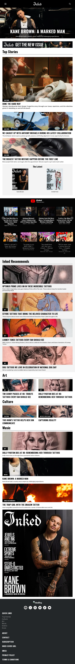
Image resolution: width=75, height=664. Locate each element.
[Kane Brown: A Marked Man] (37, 22)
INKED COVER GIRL (9, 646)
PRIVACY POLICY (8, 655)
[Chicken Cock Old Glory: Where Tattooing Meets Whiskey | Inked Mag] (46, 211)
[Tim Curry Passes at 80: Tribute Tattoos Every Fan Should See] (19, 385)
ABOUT (5, 633)
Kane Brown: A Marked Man (37, 31)
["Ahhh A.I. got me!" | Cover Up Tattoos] (10, 237)
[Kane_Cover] (37, 44)
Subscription (8, 641)
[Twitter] (30, 607)
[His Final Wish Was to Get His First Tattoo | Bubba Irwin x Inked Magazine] (11, 211)
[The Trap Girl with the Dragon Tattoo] (37, 493)
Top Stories (6, 617)
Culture (6, 129)
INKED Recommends (9, 501)
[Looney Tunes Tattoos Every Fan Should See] (37, 328)
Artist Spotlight (45, 416)
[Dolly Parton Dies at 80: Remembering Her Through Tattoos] (55, 385)
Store (4, 628)
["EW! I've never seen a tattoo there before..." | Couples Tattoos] (64, 237)
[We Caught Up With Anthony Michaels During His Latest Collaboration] (37, 121)
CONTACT (5, 637)
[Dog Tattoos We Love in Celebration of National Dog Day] (37, 355)
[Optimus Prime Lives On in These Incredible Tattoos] (37, 274)
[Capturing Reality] (55, 411)
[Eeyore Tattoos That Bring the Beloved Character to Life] (37, 302)
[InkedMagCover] (37, 552)
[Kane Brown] (20, 181)
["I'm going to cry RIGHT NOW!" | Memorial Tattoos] (28, 237)
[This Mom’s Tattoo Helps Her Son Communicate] (19, 411)
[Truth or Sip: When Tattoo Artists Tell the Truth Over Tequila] (64, 211)
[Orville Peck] (54, 181)
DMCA (4, 651)
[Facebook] (25, 607)
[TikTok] (44, 607)
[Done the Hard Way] (37, 79)
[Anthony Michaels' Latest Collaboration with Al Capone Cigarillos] (28, 211)
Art (5, 282)
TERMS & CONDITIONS (10, 659)
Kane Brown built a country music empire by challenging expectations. (37, 36)
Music (6, 475)
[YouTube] (49, 607)
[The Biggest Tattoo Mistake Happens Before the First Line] (37, 147)
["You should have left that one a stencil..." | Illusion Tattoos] (46, 237)
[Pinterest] (40, 607)
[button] (3, 218)
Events (4, 626)
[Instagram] (35, 607)
